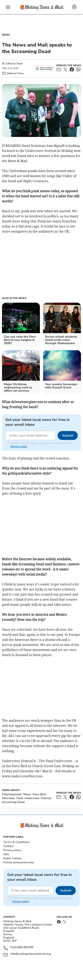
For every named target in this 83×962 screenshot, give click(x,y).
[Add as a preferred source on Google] (44, 68)
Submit (67, 435)
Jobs (6, 854)
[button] (8, 7)
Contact (8, 846)
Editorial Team (14, 63)
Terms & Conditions (16, 842)
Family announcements (18, 862)
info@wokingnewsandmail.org (30, 954)
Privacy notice (18, 446)
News (6, 34)
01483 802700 (24, 947)
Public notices (12, 858)
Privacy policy (12, 850)
